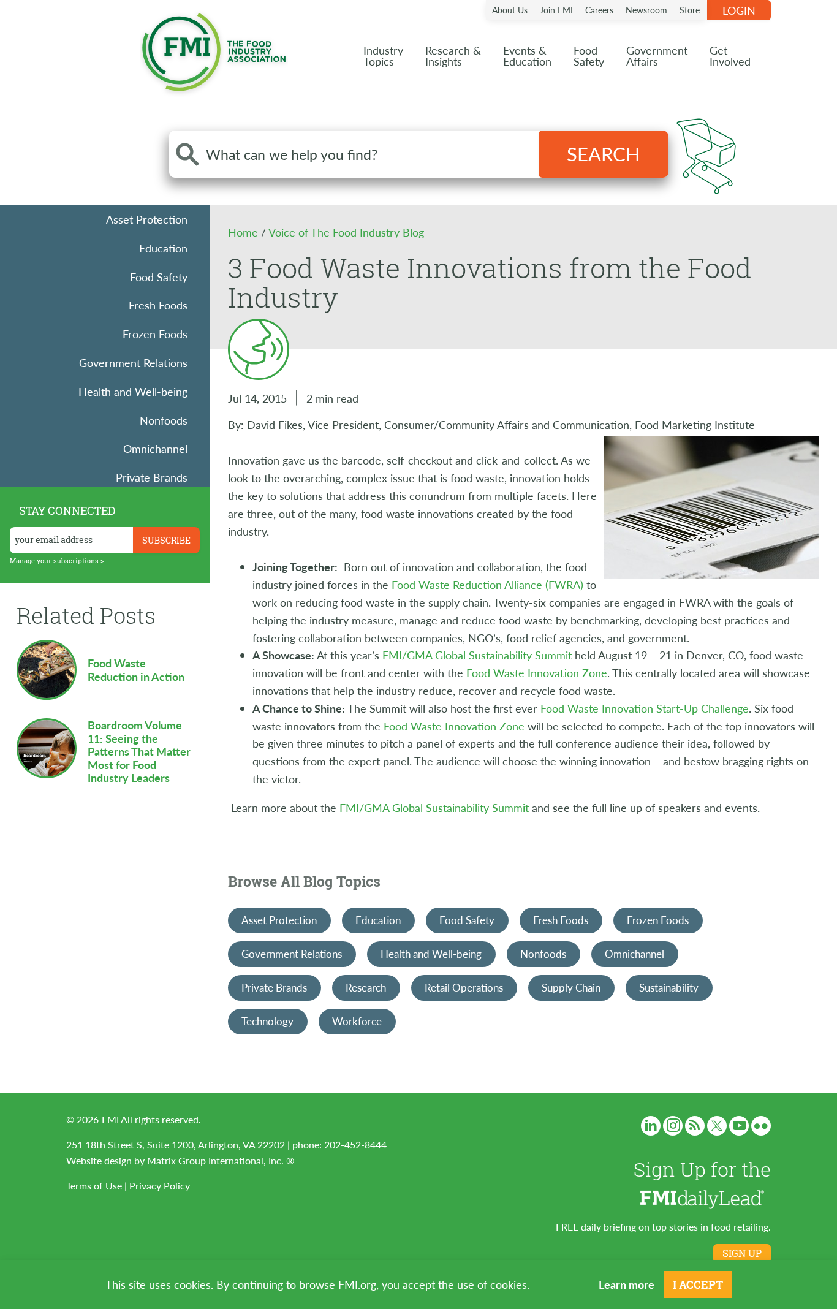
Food (589, 55)
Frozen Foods (155, 333)
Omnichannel (155, 448)
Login (739, 10)
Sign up (742, 1253)
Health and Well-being (132, 391)
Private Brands (151, 477)
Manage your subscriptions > (57, 560)
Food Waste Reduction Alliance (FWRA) (487, 584)
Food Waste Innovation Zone (536, 672)
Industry (383, 55)
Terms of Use (94, 1185)
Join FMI (556, 10)
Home (244, 232)
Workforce (357, 1021)
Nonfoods (163, 420)
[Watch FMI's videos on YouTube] (739, 1126)
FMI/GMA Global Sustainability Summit (477, 654)
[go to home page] (213, 49)
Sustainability (669, 987)
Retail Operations (464, 987)
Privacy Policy (159, 1185)
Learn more (626, 1284)
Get (730, 55)
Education (163, 248)
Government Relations (133, 362)
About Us (510, 10)
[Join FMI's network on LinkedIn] (651, 1126)
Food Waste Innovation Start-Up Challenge (644, 708)
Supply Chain (571, 987)
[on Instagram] (673, 1126)
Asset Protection (146, 219)
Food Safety (158, 276)
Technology (267, 1021)
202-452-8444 (355, 1144)
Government (656, 55)
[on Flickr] (761, 1126)
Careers (599, 10)
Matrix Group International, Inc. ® (220, 1160)
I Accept (698, 1284)
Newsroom (646, 10)
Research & (453, 55)
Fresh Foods (158, 305)
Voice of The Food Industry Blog (346, 232)
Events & (527, 55)
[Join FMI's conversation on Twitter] (717, 1126)
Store (690, 10)
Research (366, 987)
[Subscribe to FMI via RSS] (695, 1126)
